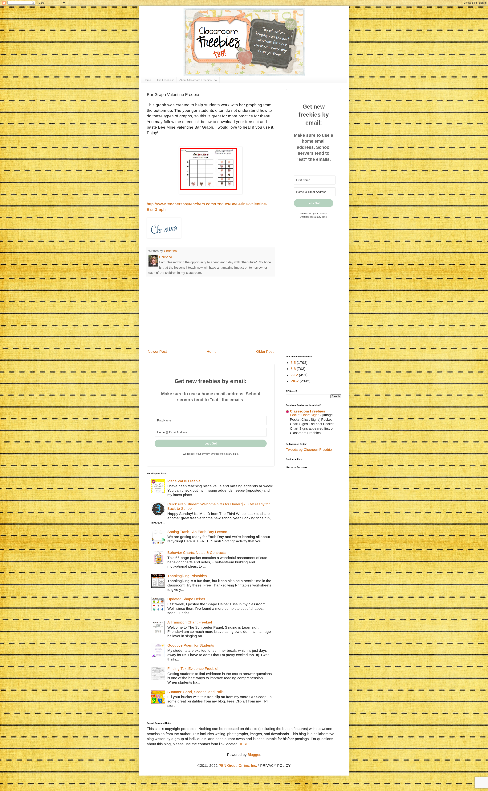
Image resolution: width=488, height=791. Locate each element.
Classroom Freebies (307, 411)
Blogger (254, 755)
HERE (243, 744)
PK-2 (295, 381)
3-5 (293, 363)
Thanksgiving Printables (187, 576)
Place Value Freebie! (184, 481)
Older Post (265, 352)
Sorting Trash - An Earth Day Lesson (197, 532)
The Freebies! (165, 79)
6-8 (293, 369)
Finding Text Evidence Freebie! (192, 669)
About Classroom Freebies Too (198, 79)
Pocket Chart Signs (305, 415)
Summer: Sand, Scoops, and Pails (195, 692)
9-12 (294, 375)
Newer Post (157, 352)
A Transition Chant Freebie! (189, 622)
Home (147, 79)
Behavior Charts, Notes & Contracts (196, 553)
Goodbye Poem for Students (190, 645)
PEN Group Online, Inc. (238, 766)
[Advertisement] (210, 315)
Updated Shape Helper (186, 599)
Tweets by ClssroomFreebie (309, 450)
